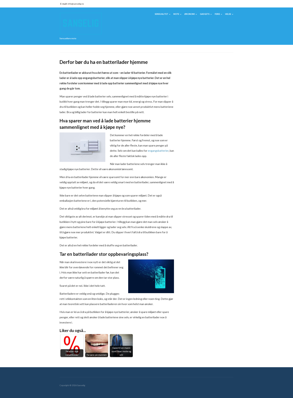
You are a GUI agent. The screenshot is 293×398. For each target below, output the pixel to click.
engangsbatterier (158, 150)
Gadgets (205, 14)
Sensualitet (161, 14)
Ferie (217, 14)
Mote (176, 14)
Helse (228, 14)
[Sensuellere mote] (81, 23)
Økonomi (189, 14)
